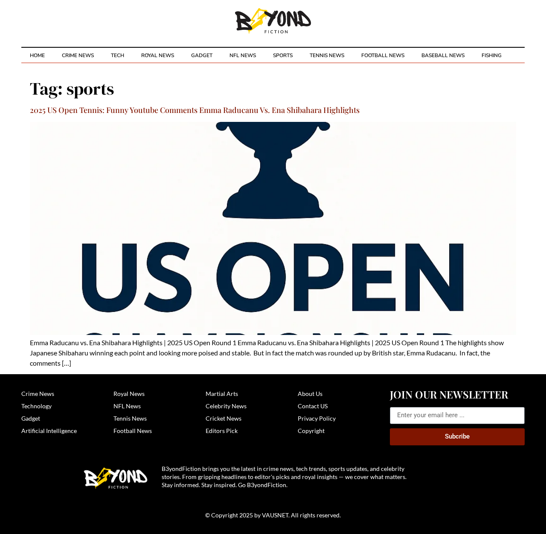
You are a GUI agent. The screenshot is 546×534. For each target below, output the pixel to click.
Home (37, 55)
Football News (382, 55)
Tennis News (327, 55)
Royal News (157, 55)
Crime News (78, 55)
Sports (283, 55)
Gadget (201, 55)
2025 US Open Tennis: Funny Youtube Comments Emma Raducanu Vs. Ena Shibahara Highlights (195, 110)
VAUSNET (275, 515)
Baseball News (443, 55)
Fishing (492, 55)
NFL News (242, 55)
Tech (117, 55)
